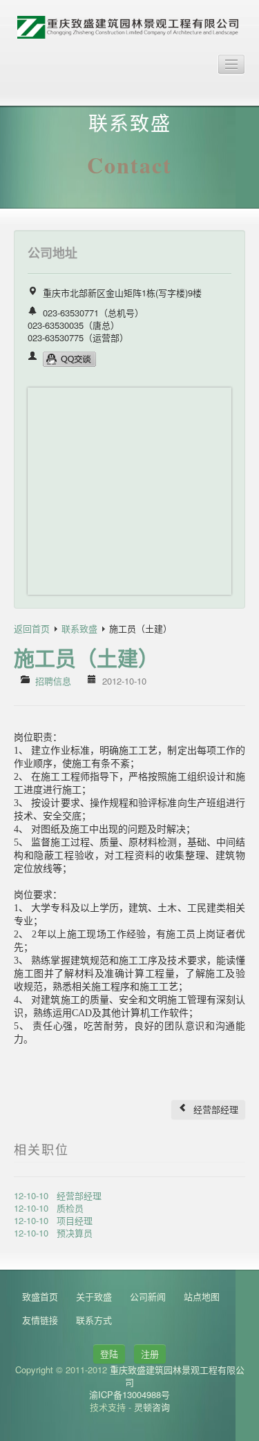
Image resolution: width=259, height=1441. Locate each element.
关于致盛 (94, 1296)
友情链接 (40, 1319)
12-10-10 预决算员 (53, 1232)
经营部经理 (214, 1109)
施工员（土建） (86, 657)
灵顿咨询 (152, 1406)
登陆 (109, 1353)
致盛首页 (40, 1296)
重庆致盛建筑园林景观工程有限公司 (177, 1375)
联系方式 (94, 1319)
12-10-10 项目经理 (53, 1220)
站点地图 (202, 1296)
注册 (150, 1353)
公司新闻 (148, 1296)
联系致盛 (79, 628)
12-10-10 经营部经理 (58, 1195)
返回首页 (32, 628)
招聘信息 (53, 680)
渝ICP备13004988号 (129, 1394)
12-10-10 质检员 (49, 1207)
